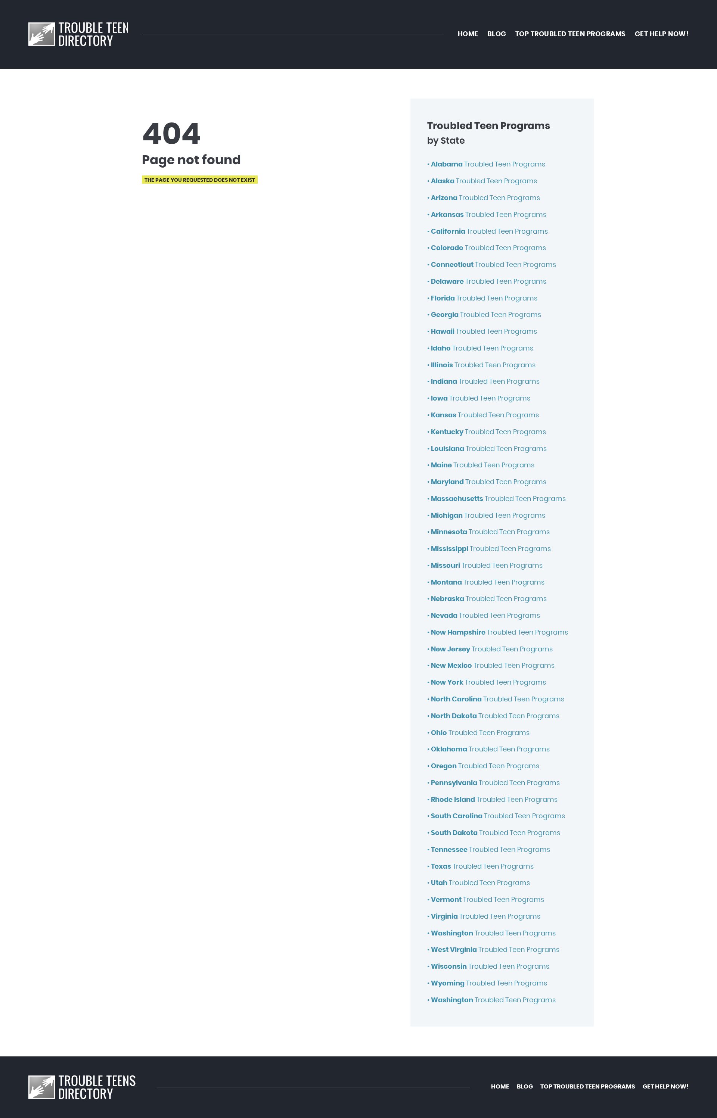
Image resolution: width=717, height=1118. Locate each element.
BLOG (496, 34)
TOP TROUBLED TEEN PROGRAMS (570, 34)
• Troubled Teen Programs (486, 164)
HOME (468, 34)
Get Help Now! (662, 34)
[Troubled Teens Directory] (78, 34)
